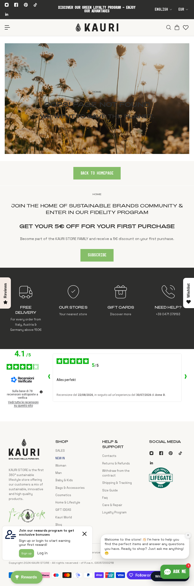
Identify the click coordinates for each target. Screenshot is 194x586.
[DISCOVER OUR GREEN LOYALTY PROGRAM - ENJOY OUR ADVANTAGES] (97, 9)
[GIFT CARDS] (121, 308)
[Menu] (7, 27)
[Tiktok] (35, 4)
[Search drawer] (168, 27)
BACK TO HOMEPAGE (97, 173)
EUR (181, 10)
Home (97, 194)
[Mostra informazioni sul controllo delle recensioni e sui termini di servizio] (41, 392)
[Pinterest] (26, 4)
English (161, 10)
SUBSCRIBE (97, 255)
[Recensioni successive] (185, 377)
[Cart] (176, 27)
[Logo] (97, 27)
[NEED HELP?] (168, 308)
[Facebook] (16, 4)
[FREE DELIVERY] (26, 308)
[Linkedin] (6, 14)
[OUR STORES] (73, 308)
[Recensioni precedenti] (49, 377)
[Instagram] (6, 4)
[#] (97, 98)
